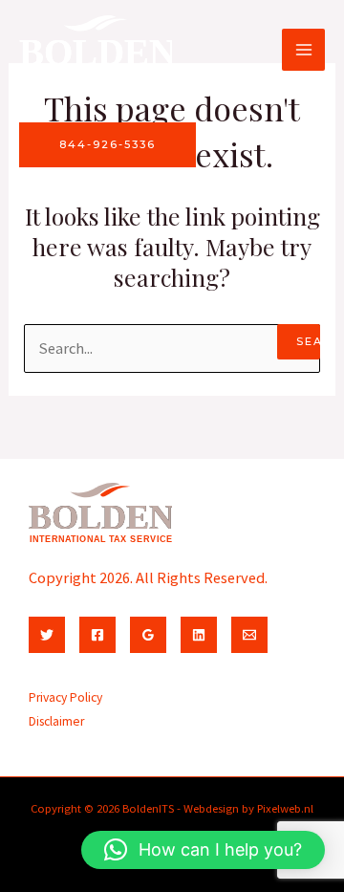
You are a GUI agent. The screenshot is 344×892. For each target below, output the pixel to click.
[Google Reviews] (148, 635)
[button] (203, 850)
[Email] (249, 635)
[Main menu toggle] (303, 50)
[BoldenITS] (95, 49)
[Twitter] (47, 635)
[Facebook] (97, 635)
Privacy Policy (65, 697)
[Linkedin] (199, 635)
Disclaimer (56, 721)
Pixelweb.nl (285, 808)
